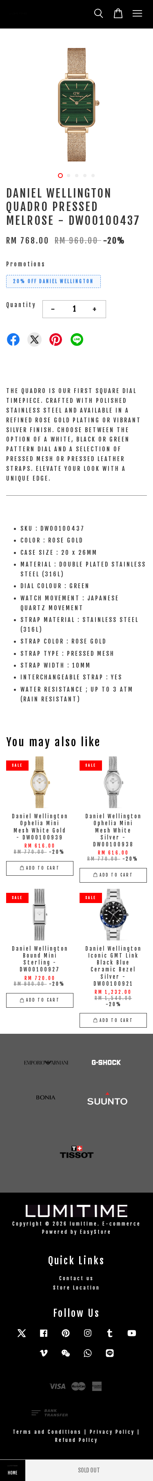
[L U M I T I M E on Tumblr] (109, 1337)
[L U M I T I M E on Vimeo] (43, 1357)
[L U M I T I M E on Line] (109, 1357)
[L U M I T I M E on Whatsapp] (87, 1357)
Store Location (76, 1288)
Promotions (25, 264)
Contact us (76, 1278)
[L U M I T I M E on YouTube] (131, 1337)
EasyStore (95, 1232)
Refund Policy (76, 1440)
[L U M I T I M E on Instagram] (87, 1337)
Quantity (21, 304)
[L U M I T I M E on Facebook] (43, 1337)
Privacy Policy (112, 1432)
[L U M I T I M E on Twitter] (21, 1337)
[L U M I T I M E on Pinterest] (65, 1337)
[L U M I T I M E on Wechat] (65, 1357)
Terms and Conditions (47, 1432)
